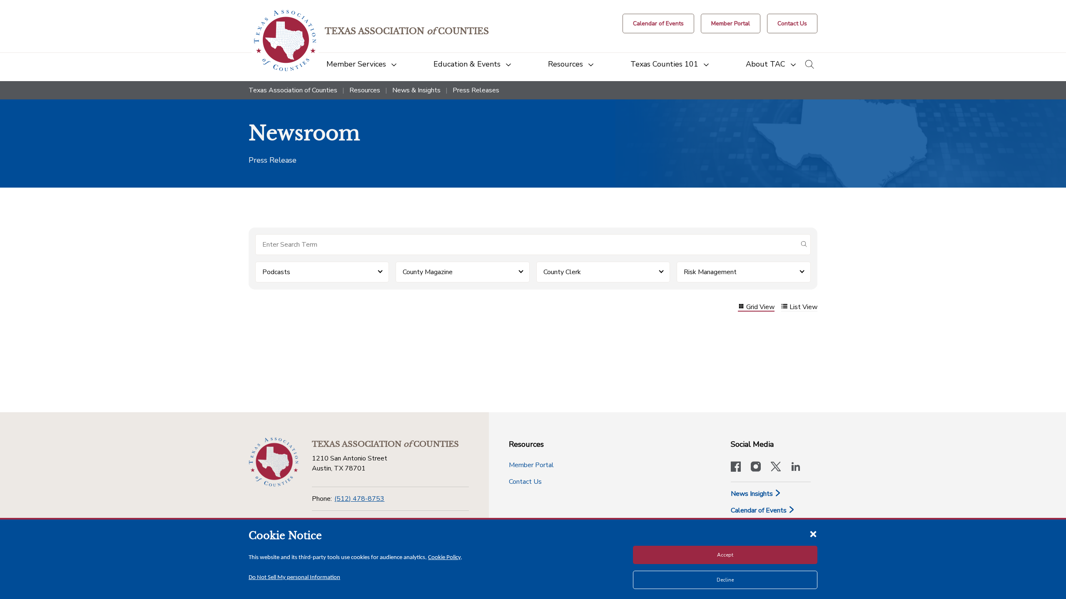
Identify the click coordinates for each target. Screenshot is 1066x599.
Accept (725, 555)
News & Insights (416, 90)
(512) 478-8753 (359, 498)
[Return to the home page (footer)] (274, 462)
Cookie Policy (444, 557)
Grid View (760, 307)
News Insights (753, 493)
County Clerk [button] (562, 272)
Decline (725, 580)
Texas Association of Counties (293, 90)
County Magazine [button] (428, 272)
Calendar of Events (759, 510)
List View (803, 307)
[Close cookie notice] (813, 534)
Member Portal (531, 465)
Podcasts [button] (276, 272)
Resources (364, 90)
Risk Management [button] (710, 272)
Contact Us (525, 481)
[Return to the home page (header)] (285, 40)
